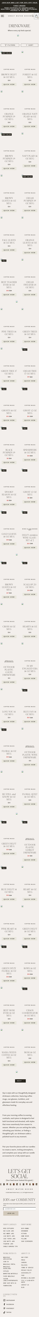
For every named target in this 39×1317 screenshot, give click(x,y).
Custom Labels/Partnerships (10, 1279)
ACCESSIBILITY (26, 1273)
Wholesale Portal (9, 1264)
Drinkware (24, 1231)
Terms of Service (27, 1267)
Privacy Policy (26, 1270)
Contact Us (25, 1285)
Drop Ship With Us (9, 1283)
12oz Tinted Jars (9, 1238)
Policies (24, 1265)
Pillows (24, 1238)
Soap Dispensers (27, 1241)
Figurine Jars (8, 1244)
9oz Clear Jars (8, 1231)
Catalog (6, 1271)
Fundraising (7, 1285)
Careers (24, 1262)
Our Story (24, 1257)
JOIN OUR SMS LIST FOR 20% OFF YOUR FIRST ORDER (20, 4)
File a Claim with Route (28, 1281)
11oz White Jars (9, 1236)
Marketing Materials (10, 1273)
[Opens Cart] (36, 16)
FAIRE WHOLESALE (9, 1276)
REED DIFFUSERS (8, 1228)
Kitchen (24, 1233)
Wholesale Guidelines (7, 1267)
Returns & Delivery (28, 1278)
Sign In (6, 1261)
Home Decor (25, 1236)
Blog (22, 1287)
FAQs (22, 1275)
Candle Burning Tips (10, 1246)
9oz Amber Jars (8, 1233)
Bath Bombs (25, 1228)
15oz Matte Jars (9, 1241)
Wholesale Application (7, 1258)
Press (23, 1260)
